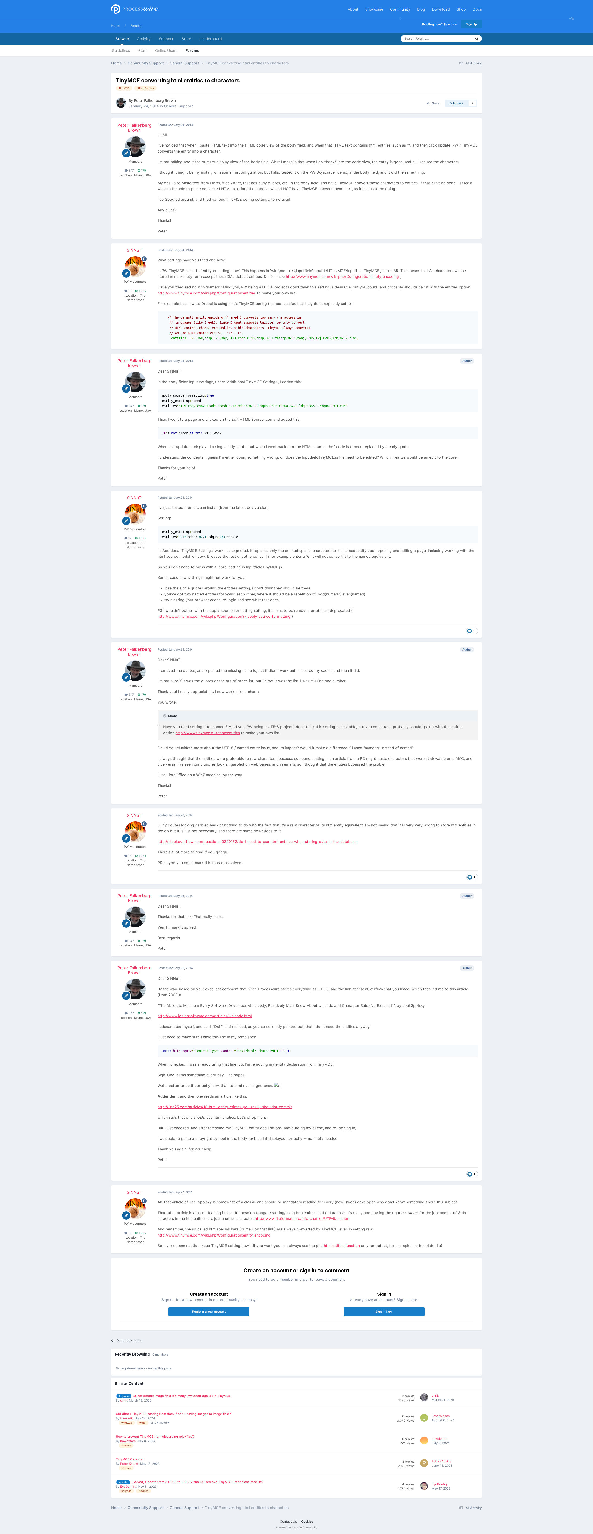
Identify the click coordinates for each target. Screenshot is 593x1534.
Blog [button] (421, 9)
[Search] (477, 38)
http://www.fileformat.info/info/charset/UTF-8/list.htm (302, 1218)
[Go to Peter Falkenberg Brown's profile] (121, 103)
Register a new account (209, 1311)
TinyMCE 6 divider (130, 1459)
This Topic (458, 38)
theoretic (126, 1418)
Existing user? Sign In (438, 24)
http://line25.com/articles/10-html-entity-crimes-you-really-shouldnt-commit (225, 1107)
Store (186, 38)
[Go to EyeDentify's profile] (424, 1486)
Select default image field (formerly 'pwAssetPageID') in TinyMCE (182, 1396)
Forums (135, 26)
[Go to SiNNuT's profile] (135, 266)
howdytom (128, 1441)
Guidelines (121, 50)
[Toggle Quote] (165, 716)
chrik (123, 1400)
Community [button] (400, 9)
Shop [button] (461, 9)
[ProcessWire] (134, 9)
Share (434, 103)
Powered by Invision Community (296, 1527)
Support (166, 38)
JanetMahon (441, 1416)
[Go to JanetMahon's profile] (424, 1418)
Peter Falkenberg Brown (155, 100)
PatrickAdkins (441, 1461)
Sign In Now (384, 1311)
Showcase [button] (374, 9)
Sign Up (471, 24)
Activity (144, 38)
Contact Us (288, 1521)
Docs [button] (477, 9)
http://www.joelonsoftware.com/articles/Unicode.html (205, 1016)
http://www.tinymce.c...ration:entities (208, 732)
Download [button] (441, 9)
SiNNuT (134, 250)
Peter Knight (129, 1463)
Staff (142, 50)
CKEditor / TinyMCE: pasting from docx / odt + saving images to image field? (173, 1414)
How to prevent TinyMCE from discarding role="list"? (155, 1436)
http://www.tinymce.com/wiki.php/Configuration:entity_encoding (342, 276)
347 (131, 170)
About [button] (353, 9)
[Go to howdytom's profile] (424, 1441)
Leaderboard (210, 38)
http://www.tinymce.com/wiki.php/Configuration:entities (207, 293)
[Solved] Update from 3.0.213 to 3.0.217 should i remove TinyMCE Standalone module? (197, 1482)
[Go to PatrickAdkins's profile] (424, 1463)
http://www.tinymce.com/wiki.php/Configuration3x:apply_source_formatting (224, 616)
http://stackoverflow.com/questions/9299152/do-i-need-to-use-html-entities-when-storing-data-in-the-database (257, 841)
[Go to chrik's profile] (424, 1398)
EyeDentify (128, 1486)
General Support (178, 106)
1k (129, 291)
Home (115, 26)
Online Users (166, 50)
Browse (122, 38)
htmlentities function (342, 1245)
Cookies (307, 1521)
